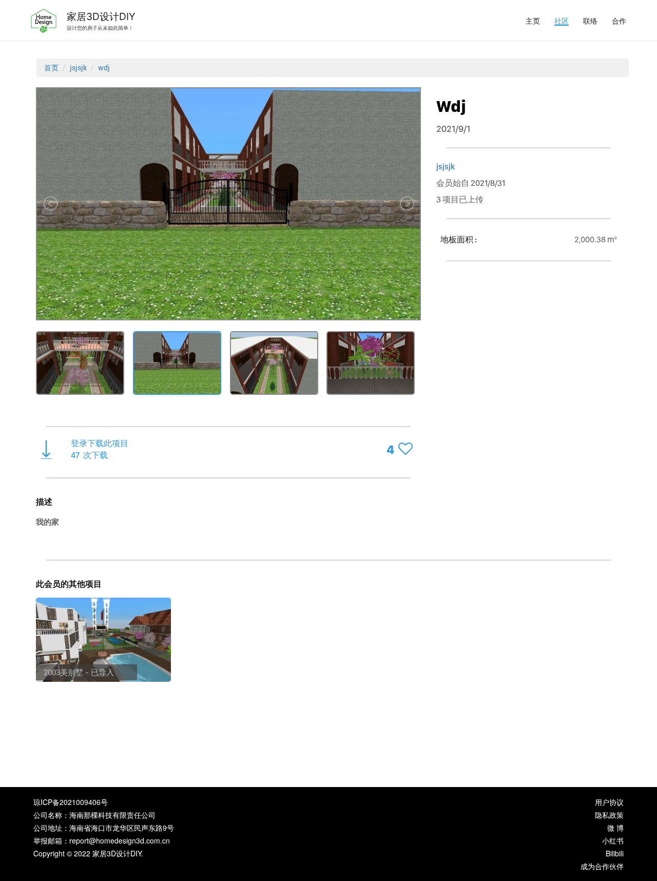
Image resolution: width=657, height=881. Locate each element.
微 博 (615, 827)
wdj (104, 68)
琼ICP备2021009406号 (70, 802)
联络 (590, 20)
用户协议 (609, 802)
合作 (619, 20)
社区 (561, 20)
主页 (533, 20)
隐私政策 (609, 815)
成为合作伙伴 (602, 866)
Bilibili (615, 853)
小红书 (613, 840)
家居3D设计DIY (101, 16)
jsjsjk (78, 68)
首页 (51, 68)
